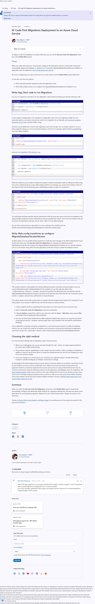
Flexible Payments (81, 589)
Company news (10, 599)
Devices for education (12, 591)
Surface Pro (3, 586)
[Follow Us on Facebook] (14, 574)
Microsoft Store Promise (68, 589)
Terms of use (47, 603)
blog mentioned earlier (19, 372)
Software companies (68, 597)
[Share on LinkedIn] (23, 436)
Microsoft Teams (54, 595)
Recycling (68, 603)
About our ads (75, 603)
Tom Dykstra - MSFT (23, 40)
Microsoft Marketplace (56, 597)
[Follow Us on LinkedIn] (23, 574)
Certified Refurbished (55, 589)
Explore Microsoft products (79, 586)
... (55, 8)
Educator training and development (76, 591)
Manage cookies (39, 603)
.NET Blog (13, 8)
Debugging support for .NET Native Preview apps (25, 522)
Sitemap (17, 603)
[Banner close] (90, 13)
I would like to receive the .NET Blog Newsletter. (32, 555)
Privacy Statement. (46, 555)
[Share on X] (18, 436)
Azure (82, 595)
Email (15, 539)
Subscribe (17, 560)
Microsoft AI (3, 595)
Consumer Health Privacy (7, 603)
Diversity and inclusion (38, 599)
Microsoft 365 (30, 595)
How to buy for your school (58, 591)
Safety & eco (61, 603)
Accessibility (48, 599)
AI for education (17, 593)
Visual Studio (78, 597)
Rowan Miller (22, 400)
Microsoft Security (12, 595)
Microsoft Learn (10, 597)
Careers (84, 597)
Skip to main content (6, 1)
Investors (29, 599)
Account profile (7, 589)
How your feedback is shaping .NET (25, 507)
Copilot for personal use (64, 586)
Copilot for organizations (50, 586)
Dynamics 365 (22, 595)
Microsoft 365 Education (43, 591)
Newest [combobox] (75, 475)
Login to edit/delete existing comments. (37, 472)
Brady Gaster (44, 400)
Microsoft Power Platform (42, 595)
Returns (38, 589)
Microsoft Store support (29, 589)
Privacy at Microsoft (20, 599)
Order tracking (45, 589)
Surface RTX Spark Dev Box (35, 586)
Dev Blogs (5, 8)
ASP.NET (15, 428)
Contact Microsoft (25, 603)
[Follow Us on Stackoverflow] (41, 574)
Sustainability (56, 599)
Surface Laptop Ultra (21, 586)
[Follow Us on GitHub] (37, 574)
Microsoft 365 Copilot (65, 595)
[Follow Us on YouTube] (28, 574)
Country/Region (18, 547)
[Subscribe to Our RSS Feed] (46, 574)
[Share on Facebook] (13, 436)
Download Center (17, 589)
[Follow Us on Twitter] (19, 574)
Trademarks (54, 603)
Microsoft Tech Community (41, 597)
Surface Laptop (11, 586)
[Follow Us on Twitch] (32, 574)
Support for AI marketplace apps (24, 597)
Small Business (76, 595)
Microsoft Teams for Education (27, 591)
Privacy (32, 603)
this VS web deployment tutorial (43, 70)
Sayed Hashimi (32, 400)
